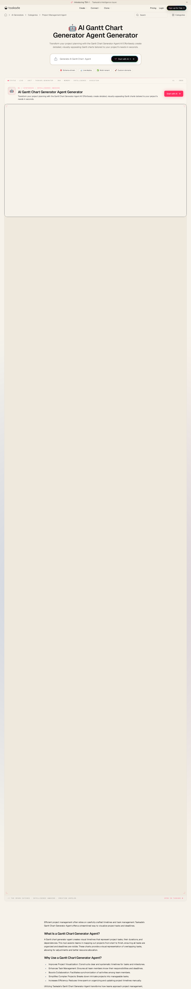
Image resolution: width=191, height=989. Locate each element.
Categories (33, 15)
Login (161, 8)
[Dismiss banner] (187, 2)
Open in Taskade (172, 898)
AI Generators (17, 15)
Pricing (153, 8)
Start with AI (172, 93)
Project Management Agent (54, 15)
